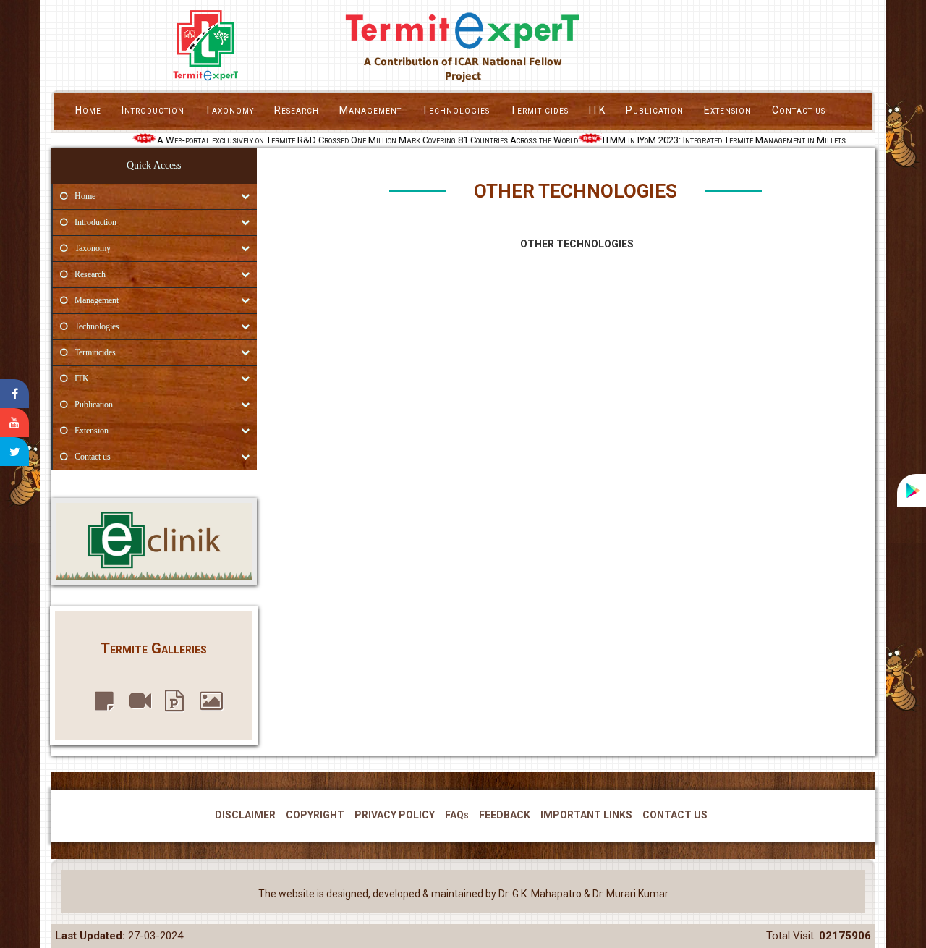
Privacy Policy (394, 815)
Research (296, 110)
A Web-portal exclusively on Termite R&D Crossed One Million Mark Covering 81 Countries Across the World (361, 140)
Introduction (153, 110)
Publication (655, 110)
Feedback (504, 815)
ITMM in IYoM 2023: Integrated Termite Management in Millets (717, 140)
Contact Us (675, 815)
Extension (728, 110)
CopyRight (315, 815)
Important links (586, 815)
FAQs (457, 815)
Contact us (798, 110)
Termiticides (539, 110)
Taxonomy (229, 110)
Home (88, 110)
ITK (597, 110)
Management (370, 110)
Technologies (456, 110)
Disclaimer (245, 815)
